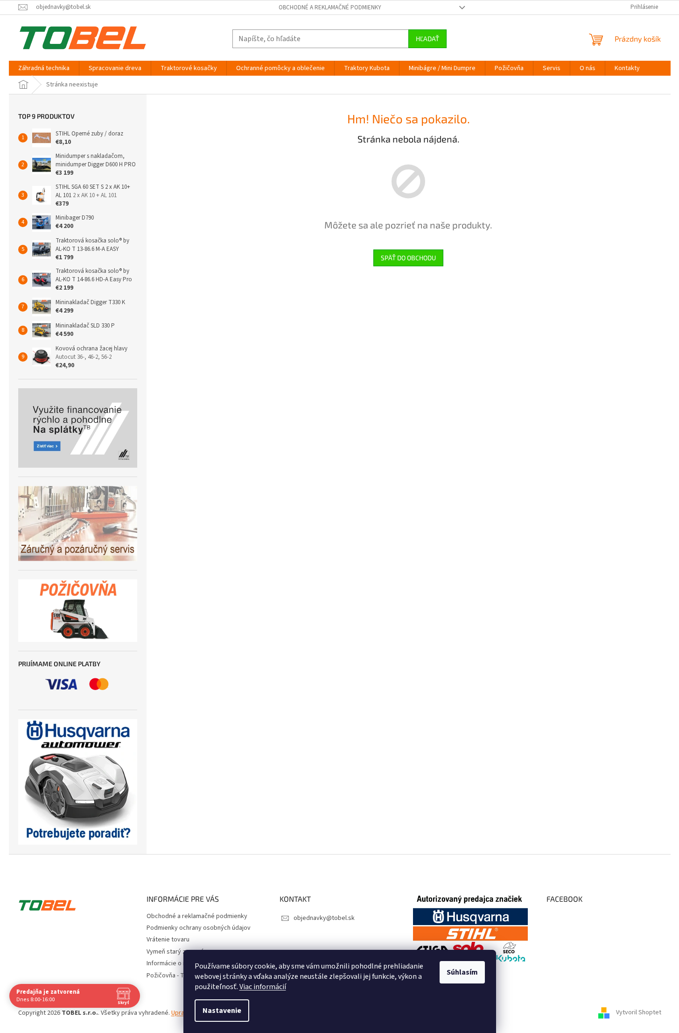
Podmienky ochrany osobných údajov (199, 928)
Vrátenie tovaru (168, 939)
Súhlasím (462, 972)
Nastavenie (222, 1010)
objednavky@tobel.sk (324, 918)
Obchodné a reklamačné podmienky (330, 7)
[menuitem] (44, 68)
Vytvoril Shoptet (638, 1013)
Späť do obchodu (408, 258)
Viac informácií (262, 987)
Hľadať (427, 39)
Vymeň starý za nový (175, 951)
